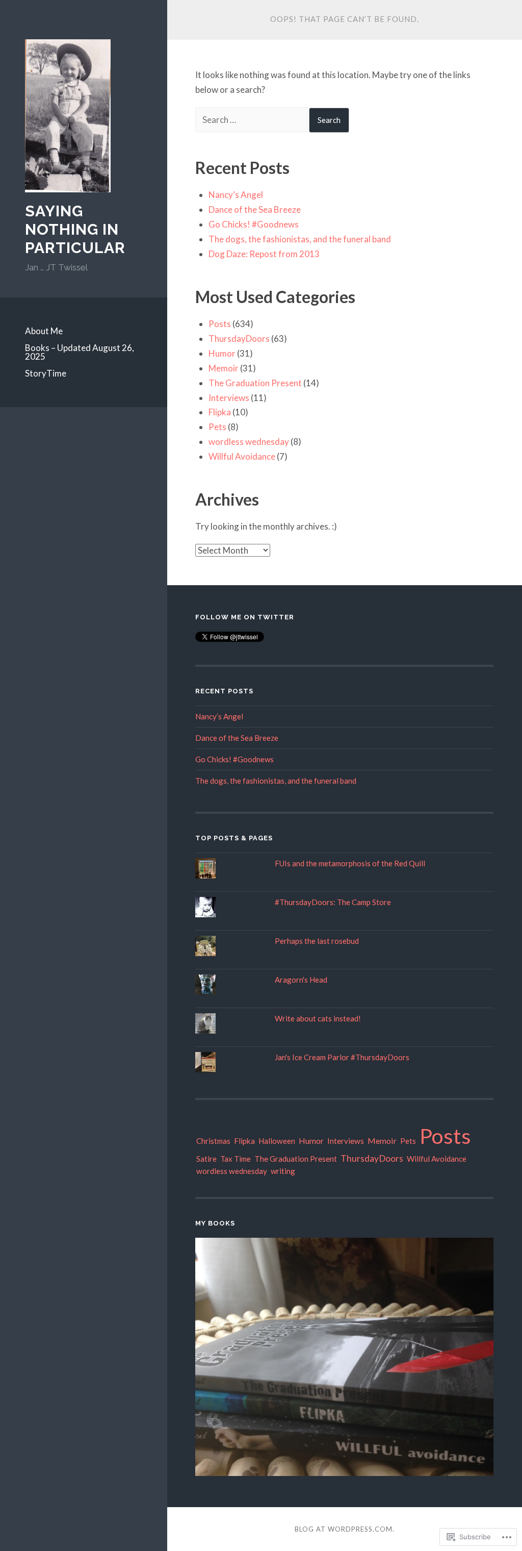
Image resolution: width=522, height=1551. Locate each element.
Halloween (276, 1140)
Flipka (219, 412)
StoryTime (45, 373)
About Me (44, 331)
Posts (219, 323)
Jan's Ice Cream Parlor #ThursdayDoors (342, 1057)
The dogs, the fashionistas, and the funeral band (299, 239)
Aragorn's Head (301, 979)
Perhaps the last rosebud (317, 940)
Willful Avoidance (241, 456)
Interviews (228, 397)
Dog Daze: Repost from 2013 (264, 253)
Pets (217, 426)
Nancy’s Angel (235, 194)
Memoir (223, 368)
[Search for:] (252, 119)
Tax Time (235, 1158)
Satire (206, 1158)
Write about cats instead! (318, 1018)
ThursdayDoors (239, 338)
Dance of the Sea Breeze (254, 209)
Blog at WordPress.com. (345, 1529)
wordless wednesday (248, 441)
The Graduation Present (255, 383)
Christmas (213, 1140)
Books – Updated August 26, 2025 (79, 352)
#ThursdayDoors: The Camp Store (333, 902)
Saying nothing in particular (75, 229)
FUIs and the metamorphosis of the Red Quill (350, 863)
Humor (222, 353)
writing (283, 1170)
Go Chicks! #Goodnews (253, 224)
